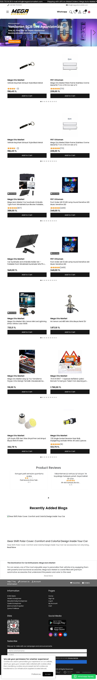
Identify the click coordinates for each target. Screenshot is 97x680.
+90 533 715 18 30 (15, 5)
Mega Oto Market (15, 80)
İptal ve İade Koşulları (15, 606)
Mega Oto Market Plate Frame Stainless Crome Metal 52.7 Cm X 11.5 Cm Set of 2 (69, 84)
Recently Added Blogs (48, 508)
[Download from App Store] (67, 628)
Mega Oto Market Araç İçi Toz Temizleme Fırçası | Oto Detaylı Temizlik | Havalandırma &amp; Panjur (25, 380)
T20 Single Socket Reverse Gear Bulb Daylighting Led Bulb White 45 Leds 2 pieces (68, 439)
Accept (48, 674)
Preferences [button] (36, 674)
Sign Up (51, 598)
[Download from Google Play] (67, 622)
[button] (7, 12)
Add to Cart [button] (27, 96)
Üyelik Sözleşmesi (14, 603)
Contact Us (25, 581)
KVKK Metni (11, 596)
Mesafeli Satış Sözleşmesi (17, 601)
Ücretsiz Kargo (12, 193)
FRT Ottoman (56, 80)
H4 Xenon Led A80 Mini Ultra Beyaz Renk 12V (68, 321)
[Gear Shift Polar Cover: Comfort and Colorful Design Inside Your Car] (48, 527)
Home (50, 596)
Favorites (76, 583)
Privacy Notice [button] (73, 658)
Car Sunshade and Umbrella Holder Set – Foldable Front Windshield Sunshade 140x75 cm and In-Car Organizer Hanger (26, 263)
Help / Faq (11, 581)
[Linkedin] (65, 634)
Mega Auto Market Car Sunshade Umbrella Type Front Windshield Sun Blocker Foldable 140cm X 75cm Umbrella (25, 203)
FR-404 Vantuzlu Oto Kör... (70, 483)
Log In (50, 601)
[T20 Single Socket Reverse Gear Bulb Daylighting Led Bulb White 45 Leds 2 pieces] (70, 421)
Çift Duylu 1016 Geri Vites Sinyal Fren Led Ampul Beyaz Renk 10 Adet (26, 439)
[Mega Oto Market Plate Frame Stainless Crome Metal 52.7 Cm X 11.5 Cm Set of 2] (70, 65)
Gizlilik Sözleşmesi (14, 598)
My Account (52, 603)
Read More (11, 547)
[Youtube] (60, 634)
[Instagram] (50, 634)
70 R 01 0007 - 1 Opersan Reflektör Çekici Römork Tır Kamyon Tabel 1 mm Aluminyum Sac (68, 380)
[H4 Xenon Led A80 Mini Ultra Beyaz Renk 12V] (70, 304)
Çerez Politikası (13, 608)
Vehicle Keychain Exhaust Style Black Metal (25, 83)
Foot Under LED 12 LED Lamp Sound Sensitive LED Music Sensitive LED (69, 203)
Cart (50, 606)
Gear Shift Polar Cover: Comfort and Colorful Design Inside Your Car (47, 541)
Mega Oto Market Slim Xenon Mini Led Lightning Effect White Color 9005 (26, 322)
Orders (87, 583)
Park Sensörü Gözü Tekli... (29, 480)
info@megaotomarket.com (78, 5)
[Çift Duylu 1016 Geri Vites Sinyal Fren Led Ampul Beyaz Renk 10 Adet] (27, 421)
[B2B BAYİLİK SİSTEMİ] (48, 32)
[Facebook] (55, 634)
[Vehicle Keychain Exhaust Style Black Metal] (27, 65)
